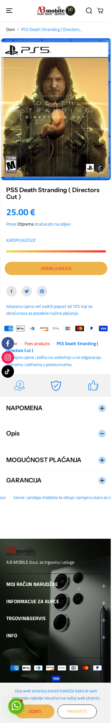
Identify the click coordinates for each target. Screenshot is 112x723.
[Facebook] (11, 291)
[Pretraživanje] (89, 10)
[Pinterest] (42, 291)
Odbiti (33, 711)
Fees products (37, 343)
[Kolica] (100, 10)
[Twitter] (26, 291)
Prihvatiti (76, 711)
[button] (10, 11)
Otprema (25, 224)
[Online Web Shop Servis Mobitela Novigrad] (56, 11)
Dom (10, 29)
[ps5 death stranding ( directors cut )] (56, 109)
